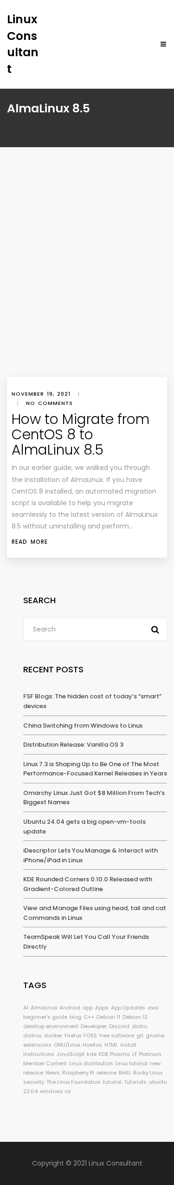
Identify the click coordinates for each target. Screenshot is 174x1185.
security (33, 1082)
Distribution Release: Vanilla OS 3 (73, 744)
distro (139, 1026)
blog (75, 1017)
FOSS (90, 1035)
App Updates (128, 1007)
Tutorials (135, 1082)
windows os (55, 1091)
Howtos (92, 1044)
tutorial (112, 1082)
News (52, 1072)
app (88, 1007)
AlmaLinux (44, 1007)
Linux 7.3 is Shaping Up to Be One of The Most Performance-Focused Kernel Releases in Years (95, 769)
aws (153, 1007)
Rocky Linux (147, 1072)
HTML (111, 1044)
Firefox (72, 1035)
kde (92, 1054)
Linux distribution (91, 1063)
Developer (94, 1026)
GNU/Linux (67, 1044)
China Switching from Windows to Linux (82, 725)
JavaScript (70, 1054)
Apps (102, 1007)
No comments (49, 403)
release (106, 1072)
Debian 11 (108, 1017)
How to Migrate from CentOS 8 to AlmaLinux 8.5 (80, 434)
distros (32, 1035)
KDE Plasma (114, 1054)
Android (69, 1007)
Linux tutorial (131, 1063)
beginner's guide (45, 1017)
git (139, 1035)
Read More (30, 542)
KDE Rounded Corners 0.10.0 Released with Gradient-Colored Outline (87, 884)
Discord (119, 1026)
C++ (89, 1017)
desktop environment (50, 1026)
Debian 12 (135, 1017)
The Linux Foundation (73, 1082)
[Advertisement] (87, 285)
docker (53, 1035)
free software (116, 1035)
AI (25, 1007)
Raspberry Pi (78, 1072)
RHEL (125, 1072)
